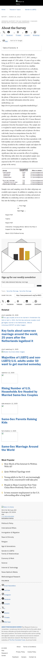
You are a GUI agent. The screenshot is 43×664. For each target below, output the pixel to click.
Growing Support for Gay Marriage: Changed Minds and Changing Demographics (19, 22)
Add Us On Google (16, 41)
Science (4, 563)
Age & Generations (8, 546)
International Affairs (9, 528)
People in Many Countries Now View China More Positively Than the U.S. (20, 486)
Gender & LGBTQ (8, 551)
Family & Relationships (10, 554)
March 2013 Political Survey (14, 233)
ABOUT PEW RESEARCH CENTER (12, 627)
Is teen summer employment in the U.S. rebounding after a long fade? (22, 493)
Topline (7, 219)
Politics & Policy (7, 523)
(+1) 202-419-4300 (8, 516)
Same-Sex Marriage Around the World (20, 448)
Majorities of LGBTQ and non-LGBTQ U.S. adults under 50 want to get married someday (21, 360)
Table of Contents (9, 48)
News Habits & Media (10, 572)
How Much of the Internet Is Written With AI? (20, 465)
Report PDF (9, 215)
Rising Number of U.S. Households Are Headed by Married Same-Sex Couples (20, 391)
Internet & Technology (10, 567)
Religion (5, 541)
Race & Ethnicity (8, 537)
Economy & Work (8, 558)
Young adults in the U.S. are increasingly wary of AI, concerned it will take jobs (22, 478)
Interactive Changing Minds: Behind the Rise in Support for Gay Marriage (21, 228)
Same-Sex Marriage (12, 291)
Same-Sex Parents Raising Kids (19, 420)
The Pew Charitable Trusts (17, 640)
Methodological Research (11, 577)
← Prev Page (21, 206)
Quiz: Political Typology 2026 (17, 471)
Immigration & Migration (11, 532)
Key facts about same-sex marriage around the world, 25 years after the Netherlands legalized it (20, 336)
